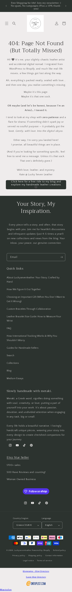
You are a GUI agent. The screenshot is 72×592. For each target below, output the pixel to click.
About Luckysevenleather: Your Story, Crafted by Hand (33, 279)
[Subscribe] (61, 257)
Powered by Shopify (41, 550)
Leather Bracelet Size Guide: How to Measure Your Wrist (34, 318)
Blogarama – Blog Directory (36, 571)
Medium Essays (15, 378)
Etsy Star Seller (18, 457)
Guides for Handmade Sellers (22, 348)
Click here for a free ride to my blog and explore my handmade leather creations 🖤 (36, 184)
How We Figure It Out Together (24, 289)
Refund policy (59, 550)
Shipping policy (35, 556)
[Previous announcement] (6, 6)
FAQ (9, 328)
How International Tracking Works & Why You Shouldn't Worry (32, 338)
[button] (6, 23)
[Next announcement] (65, 6)
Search (10, 355)
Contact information (54, 556)
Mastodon (6, 589)
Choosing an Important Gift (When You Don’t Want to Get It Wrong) (36, 299)
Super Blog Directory (36, 577)
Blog (9, 370)
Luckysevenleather (22, 550)
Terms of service (44, 561)
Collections (13, 363)
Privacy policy (18, 556)
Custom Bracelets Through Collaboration (29, 309)
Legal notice (28, 561)
